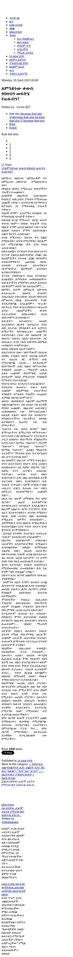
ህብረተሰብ (8, 804)
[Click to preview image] (24, 171)
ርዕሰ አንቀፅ (8, 884)
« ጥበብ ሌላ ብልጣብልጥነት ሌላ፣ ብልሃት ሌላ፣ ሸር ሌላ (23, 767)
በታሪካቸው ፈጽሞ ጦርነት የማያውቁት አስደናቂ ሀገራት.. (13, 811)
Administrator (10, 822)
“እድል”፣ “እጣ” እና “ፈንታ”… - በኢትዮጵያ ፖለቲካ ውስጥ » (23, 772)
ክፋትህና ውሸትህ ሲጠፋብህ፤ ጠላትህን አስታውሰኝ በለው (14, 889)
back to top (8, 778)
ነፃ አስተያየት (25, 760)
